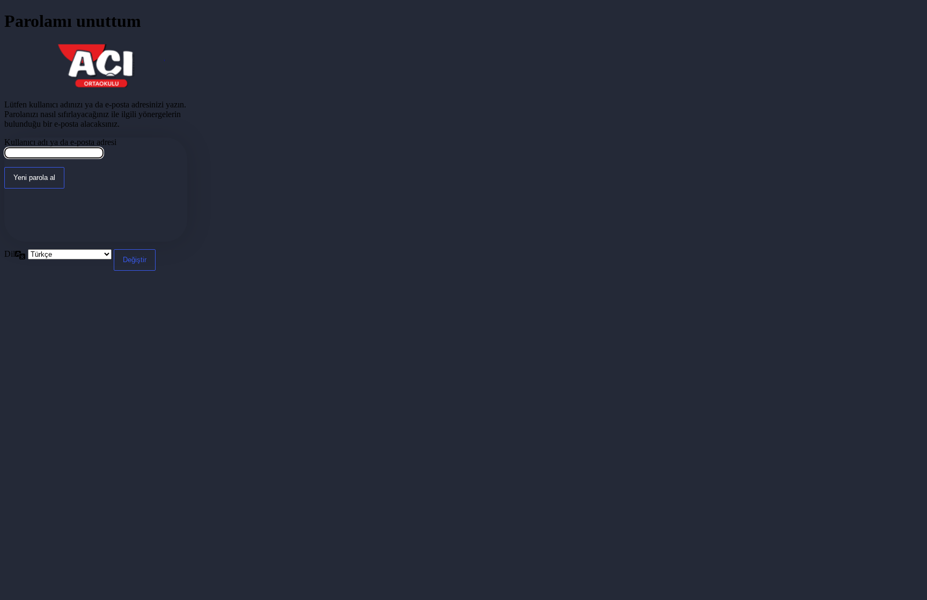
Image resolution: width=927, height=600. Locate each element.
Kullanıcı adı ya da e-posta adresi (60, 142)
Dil (9, 253)
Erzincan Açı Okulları (96, 66)
